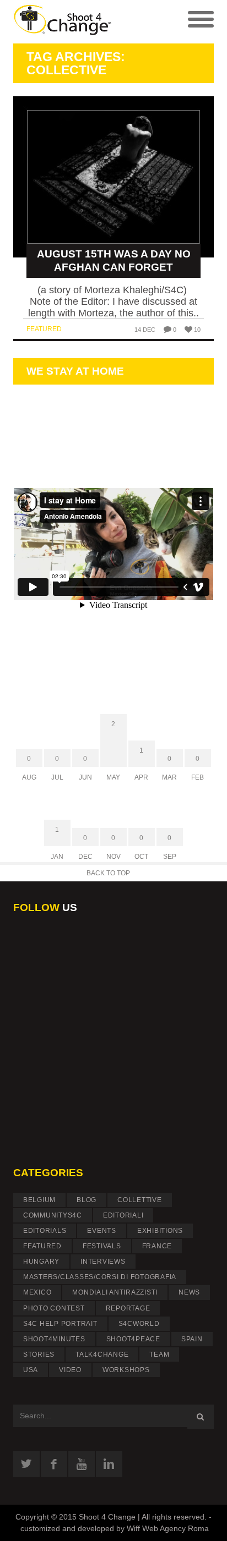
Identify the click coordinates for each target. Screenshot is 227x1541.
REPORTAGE (128, 1308)
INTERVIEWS (103, 1261)
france (157, 1246)
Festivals (102, 1246)
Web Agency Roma (175, 1528)
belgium (39, 1200)
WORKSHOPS (126, 1370)
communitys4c (52, 1215)
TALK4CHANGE (101, 1354)
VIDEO (70, 1370)
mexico (37, 1292)
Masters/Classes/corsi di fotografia (99, 1277)
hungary (41, 1261)
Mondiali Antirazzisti (115, 1292)
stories (39, 1354)
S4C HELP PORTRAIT (60, 1324)
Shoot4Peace (133, 1339)
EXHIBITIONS (160, 1231)
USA (30, 1370)
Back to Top (108, 873)
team (159, 1354)
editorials (45, 1231)
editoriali (123, 1215)
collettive (139, 1200)
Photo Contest (54, 1308)
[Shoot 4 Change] (63, 21)
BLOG (86, 1200)
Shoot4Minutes (54, 1339)
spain (192, 1339)
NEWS (189, 1292)
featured (44, 329)
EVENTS (101, 1231)
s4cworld (139, 1324)
